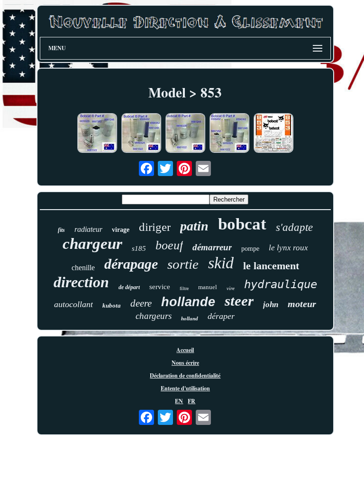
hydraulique (280, 284)
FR (191, 401)
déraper (221, 316)
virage (120, 229)
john (270, 304)
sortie (183, 264)
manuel (207, 287)
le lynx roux (288, 247)
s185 (139, 248)
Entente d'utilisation (185, 388)
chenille (83, 268)
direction (81, 282)
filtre (184, 288)
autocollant (73, 304)
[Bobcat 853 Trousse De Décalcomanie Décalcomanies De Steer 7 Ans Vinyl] (273, 134)
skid (221, 263)
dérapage (131, 264)
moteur (302, 304)
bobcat (242, 224)
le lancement (271, 266)
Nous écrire (185, 363)
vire (231, 288)
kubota (111, 305)
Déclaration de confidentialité (185, 375)
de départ (129, 287)
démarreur (212, 247)
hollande (188, 302)
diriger (155, 227)
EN (179, 401)
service (159, 287)
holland (189, 318)
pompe (250, 248)
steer (239, 300)
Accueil (185, 350)
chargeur (92, 243)
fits (61, 230)
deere (141, 303)
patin (194, 226)
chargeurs (154, 316)
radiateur (88, 229)
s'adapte (294, 227)
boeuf (169, 245)
